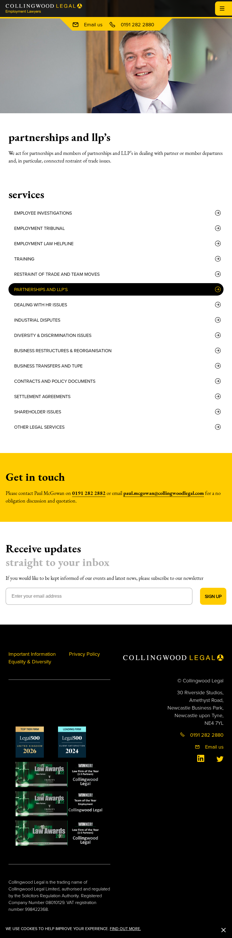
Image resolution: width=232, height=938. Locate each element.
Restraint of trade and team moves (57, 274)
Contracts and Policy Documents (54, 381)
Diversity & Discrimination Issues (52, 335)
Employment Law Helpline (44, 243)
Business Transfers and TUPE (48, 366)
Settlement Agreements (42, 396)
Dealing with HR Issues (40, 305)
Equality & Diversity (29, 661)
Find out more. (125, 928)
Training (24, 259)
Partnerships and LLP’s (41, 289)
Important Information (32, 653)
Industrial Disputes (37, 320)
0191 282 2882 (89, 493)
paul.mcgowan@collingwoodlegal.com (163, 493)
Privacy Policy (84, 653)
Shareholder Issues (37, 412)
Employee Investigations (43, 213)
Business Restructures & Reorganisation (62, 350)
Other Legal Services (39, 427)
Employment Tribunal (39, 228)
